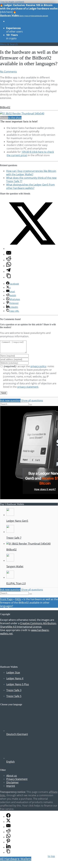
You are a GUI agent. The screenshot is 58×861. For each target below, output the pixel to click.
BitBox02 (5, 107)
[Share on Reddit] (8, 260)
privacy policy (38, 366)
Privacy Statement (17, 779)
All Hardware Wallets (15, 859)
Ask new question (10, 400)
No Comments (8, 71)
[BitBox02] (22, 113)
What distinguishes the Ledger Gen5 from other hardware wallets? (30, 186)
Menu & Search (9, 44)
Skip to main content (12, 1)
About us (11, 775)
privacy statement (27, 386)
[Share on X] (32, 248)
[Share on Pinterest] (8, 842)
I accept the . (25, 366)
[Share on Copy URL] (8, 277)
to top (51, 856)
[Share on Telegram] (8, 271)
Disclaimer (12, 782)
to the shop (14, 117)
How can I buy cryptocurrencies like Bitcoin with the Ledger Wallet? (31, 172)
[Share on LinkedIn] (8, 847)
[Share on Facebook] (8, 816)
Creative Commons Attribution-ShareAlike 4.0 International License (28, 625)
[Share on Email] (8, 254)
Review (4, 117)
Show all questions (32, 400)
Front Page (6, 599)
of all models (14, 23)
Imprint (10, 786)
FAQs (18, 599)
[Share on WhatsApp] (8, 266)
